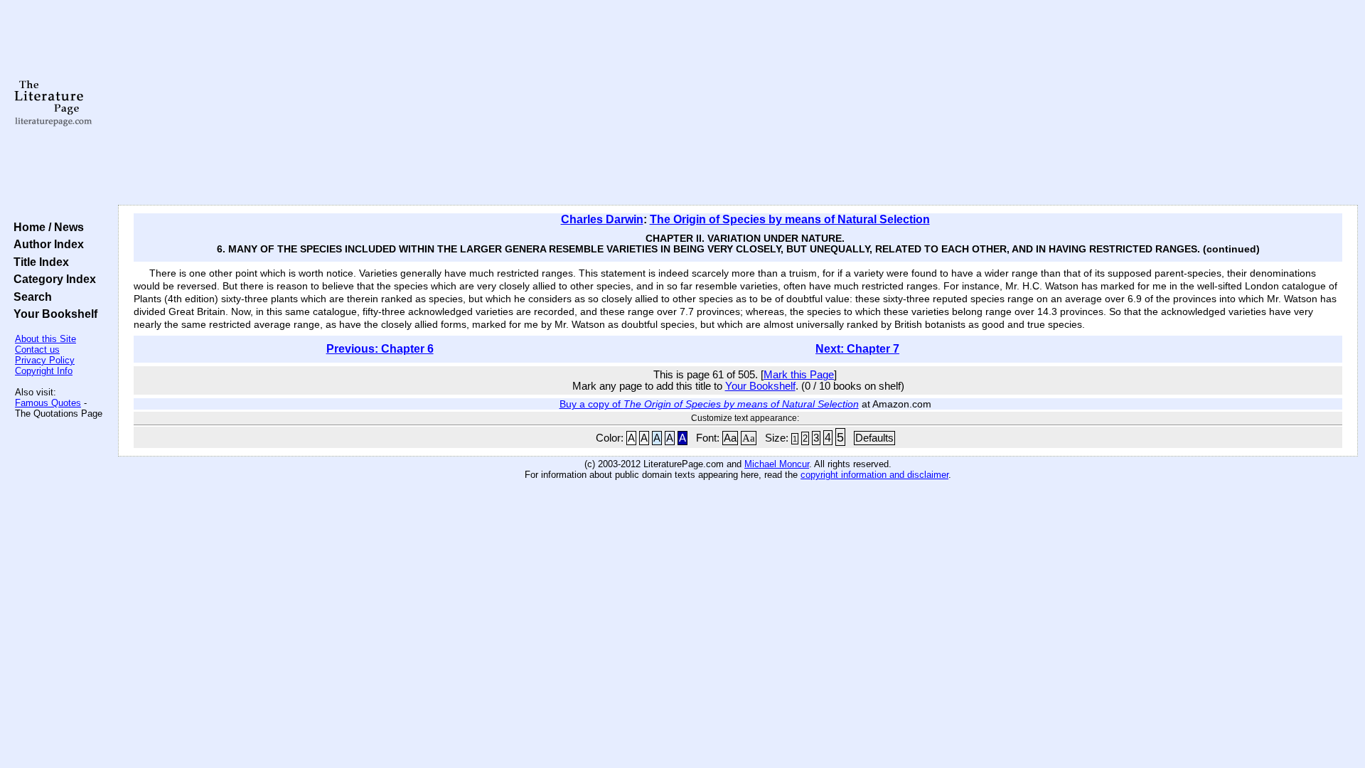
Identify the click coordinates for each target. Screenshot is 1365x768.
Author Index (46, 244)
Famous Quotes (48, 403)
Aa (730, 438)
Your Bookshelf (52, 313)
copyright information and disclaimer (874, 474)
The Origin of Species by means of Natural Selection (790, 219)
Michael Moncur (776, 464)
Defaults (874, 438)
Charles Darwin (602, 219)
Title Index (38, 261)
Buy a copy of (709, 404)
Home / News (46, 226)
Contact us (37, 349)
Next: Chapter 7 (857, 349)
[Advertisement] (738, 103)
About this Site (45, 339)
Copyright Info (44, 371)
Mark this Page (799, 374)
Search (30, 296)
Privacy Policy (45, 360)
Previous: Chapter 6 (380, 349)
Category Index (52, 278)
